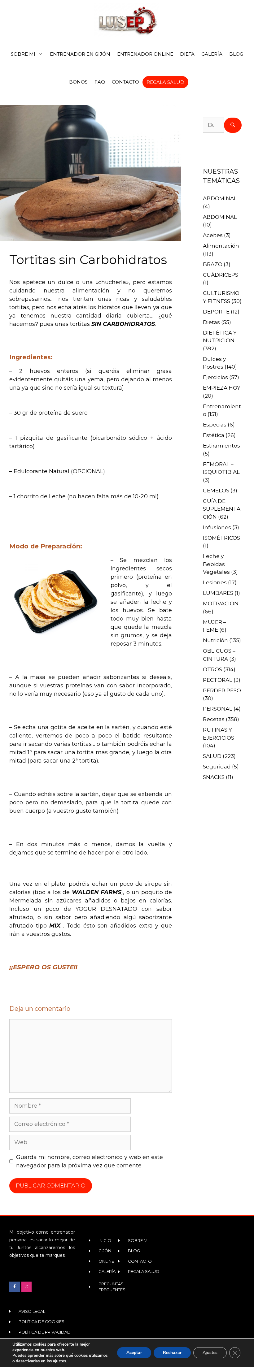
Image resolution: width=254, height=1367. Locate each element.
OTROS (212, 669)
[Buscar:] (213, 125)
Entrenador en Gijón (80, 54)
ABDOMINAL (220, 198)
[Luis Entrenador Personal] (127, 20)
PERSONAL (217, 709)
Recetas (214, 719)
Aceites (213, 235)
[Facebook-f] (14, 1287)
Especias (214, 425)
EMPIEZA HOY (221, 388)
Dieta (187, 54)
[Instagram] (26, 1287)
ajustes (59, 1361)
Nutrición (215, 640)
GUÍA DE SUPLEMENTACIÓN (221, 509)
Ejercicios (215, 377)
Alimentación (221, 246)
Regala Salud (165, 82)
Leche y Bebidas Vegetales (216, 564)
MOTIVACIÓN (221, 603)
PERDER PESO (222, 690)
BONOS (78, 82)
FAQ (99, 82)
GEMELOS (216, 490)
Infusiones (217, 527)
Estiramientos (221, 446)
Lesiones (215, 582)
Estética (213, 435)
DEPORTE (216, 312)
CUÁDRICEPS (220, 275)
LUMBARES (218, 593)
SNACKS (214, 777)
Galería (211, 54)
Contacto (125, 82)
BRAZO (212, 264)
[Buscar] (233, 125)
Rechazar (172, 1353)
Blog (236, 54)
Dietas (211, 322)
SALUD (212, 756)
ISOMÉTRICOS (221, 538)
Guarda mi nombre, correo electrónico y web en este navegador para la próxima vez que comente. (89, 1161)
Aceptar (134, 1353)
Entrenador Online (145, 54)
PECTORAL (217, 680)
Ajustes (210, 1353)
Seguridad (217, 767)
